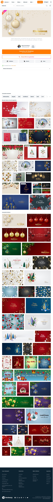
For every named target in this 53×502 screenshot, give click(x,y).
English (47, 473)
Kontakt (34, 475)
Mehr (31, 2)
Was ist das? (13, 65)
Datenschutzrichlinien (46, 497)
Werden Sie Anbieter (35, 480)
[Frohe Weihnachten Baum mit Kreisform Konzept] (26, 165)
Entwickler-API (5, 483)
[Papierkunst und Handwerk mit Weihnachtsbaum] (43, 123)
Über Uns (35, 477)
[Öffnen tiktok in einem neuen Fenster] (23, 497)
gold (38, 96)
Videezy (3, 477)
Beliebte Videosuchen (21, 486)
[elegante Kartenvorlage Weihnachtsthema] (18, 176)
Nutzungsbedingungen (36, 497)
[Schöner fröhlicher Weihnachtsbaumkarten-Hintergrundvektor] (25, 187)
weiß (43, 96)
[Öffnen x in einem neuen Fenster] (25, 497)
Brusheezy (4, 473)
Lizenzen (20, 473)
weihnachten (6, 96)
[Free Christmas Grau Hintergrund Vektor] (9, 123)
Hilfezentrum (35, 473)
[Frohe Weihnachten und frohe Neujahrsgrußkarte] (10, 187)
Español (47, 475)
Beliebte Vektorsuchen (22, 480)
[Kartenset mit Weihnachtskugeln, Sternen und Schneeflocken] (42, 187)
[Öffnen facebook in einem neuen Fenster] (15, 497)
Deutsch (47, 479)
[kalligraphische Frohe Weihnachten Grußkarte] (26, 123)
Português (48, 477)
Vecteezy (4, 475)
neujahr (13, 96)
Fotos (13, 2)
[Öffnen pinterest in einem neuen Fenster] (21, 497)
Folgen (33, 47)
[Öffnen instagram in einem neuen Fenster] (17, 497)
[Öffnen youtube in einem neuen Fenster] (27, 497)
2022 (19, 96)
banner (32, 96)
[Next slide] (48, 96)
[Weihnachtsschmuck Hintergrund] (40, 136)
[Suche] (47, 5)
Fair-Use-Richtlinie (45, 498)
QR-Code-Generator (6, 490)
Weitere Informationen (7, 68)
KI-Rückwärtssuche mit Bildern (7, 485)
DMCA (20, 475)
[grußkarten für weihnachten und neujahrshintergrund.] (15, 136)
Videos (18, 2)
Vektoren (6, 2)
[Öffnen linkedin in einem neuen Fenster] (19, 497)
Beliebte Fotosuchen (21, 483)
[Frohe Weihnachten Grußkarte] (15, 109)
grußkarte (25, 96)
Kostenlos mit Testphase (26, 51)
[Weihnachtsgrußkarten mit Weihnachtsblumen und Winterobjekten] (40, 201)
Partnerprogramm (23, 477)
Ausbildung (4, 481)
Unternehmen (5, 479)
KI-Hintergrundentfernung (7, 488)
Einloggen (46, 2)
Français (47, 481)
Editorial (25, 2)
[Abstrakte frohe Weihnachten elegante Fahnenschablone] (38, 176)
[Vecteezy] (2, 2)
